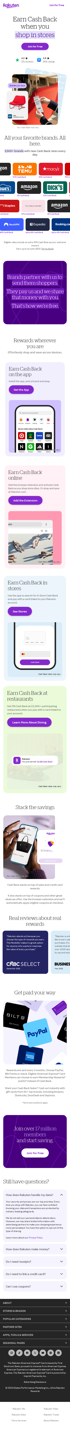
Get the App (21, 389)
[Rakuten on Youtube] (43, 1353)
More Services (19, 1420)
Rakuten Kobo (19, 1414)
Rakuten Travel (51, 1414)
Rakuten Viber (51, 1408)
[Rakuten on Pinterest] (50, 1353)
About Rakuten (51, 1420)
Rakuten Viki (19, 1408)
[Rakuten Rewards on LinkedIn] (58, 1353)
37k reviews (27, 61)
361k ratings (49, 61)
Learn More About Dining (29, 722)
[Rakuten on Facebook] (27, 1353)
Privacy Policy (36, 1237)
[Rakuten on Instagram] (11, 1353)
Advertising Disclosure (35, 1381)
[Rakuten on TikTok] (19, 1353)
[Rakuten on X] (35, 1353)
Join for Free (56, 5)
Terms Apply (47, 248)
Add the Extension (25, 500)
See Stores (20, 611)
